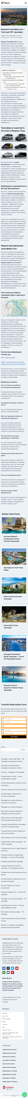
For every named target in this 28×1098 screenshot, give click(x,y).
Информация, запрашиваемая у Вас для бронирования (15, 77)
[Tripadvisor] (3, 972)
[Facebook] (3, 968)
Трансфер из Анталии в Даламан (11, 807)
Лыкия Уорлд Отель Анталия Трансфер (13, 837)
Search (3, 747)
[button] (25, 3)
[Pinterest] (12, 972)
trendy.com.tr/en (10, 357)
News (4, 1021)
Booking (4, 1013)
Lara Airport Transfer (9, 1060)
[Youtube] (16, 968)
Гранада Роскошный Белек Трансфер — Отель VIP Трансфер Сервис (14, 656)
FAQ (3, 1027)
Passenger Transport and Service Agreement (12, 1037)
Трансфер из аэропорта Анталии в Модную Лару (13, 73)
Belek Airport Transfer (9, 1074)
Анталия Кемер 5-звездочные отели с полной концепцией (12, 539)
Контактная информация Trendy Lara (15, 87)
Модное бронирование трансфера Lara (13, 81)
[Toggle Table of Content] (23, 70)
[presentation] (14, 525)
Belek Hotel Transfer (9, 1056)
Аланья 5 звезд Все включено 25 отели (14, 789)
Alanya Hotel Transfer (9, 1053)
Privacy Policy (6, 1030)
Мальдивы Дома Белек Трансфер (12, 861)
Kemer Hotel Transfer (9, 1067)
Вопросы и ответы (12, 89)
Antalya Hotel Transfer (10, 1049)
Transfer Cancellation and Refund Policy (10, 1033)
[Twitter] (12, 968)
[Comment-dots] (8, 972)
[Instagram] (8, 968)
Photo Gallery (6, 1019)
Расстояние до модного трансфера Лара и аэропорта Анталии (15, 84)
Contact (4, 1024)
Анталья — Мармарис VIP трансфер (12, 772)
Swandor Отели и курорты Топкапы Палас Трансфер (13, 687)
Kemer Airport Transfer (10, 1081)
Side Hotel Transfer (9, 1064)
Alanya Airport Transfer (10, 1071)
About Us (5, 1016)
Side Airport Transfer (9, 1078)
